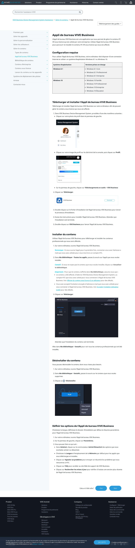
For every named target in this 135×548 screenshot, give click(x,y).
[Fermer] (116, 2)
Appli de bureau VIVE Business (26, 56)
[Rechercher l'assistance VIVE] (79, 12)
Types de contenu (21, 52)
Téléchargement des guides (109, 24)
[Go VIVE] (130, 2)
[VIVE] (10, 2)
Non (115, 488)
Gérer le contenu (61, 20)
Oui (101, 488)
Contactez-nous (19, 84)
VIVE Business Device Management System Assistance (33, 20)
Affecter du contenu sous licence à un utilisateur (83, 280)
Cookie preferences (119, 542)
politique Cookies (37, 544)
